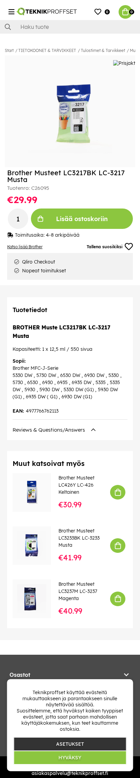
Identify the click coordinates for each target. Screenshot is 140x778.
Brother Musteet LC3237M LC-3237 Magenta (77, 591)
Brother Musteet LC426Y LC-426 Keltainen (76, 485)
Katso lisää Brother (24, 246)
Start (9, 50)
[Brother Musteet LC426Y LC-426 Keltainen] (36, 492)
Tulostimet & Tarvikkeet (103, 50)
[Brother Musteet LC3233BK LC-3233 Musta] (36, 545)
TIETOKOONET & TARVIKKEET (47, 50)
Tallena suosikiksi (105, 246)
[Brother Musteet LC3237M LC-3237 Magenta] (36, 598)
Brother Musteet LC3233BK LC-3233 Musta (79, 538)
